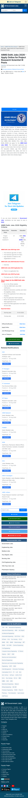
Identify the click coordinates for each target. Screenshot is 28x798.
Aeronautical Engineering (15, 627)
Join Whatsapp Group (14, 339)
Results (4, 771)
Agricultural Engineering (7, 630)
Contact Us (5, 731)
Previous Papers (6, 769)
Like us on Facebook (14, 527)
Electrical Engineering (7, 660)
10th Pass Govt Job (8, 566)
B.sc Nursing (14, 639)
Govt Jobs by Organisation (9, 758)
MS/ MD (14, 687)
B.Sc (9, 639)
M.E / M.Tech (5, 675)
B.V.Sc (20, 639)
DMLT (9, 654)
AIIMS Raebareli (6, 413)
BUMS (3, 645)
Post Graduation (12, 693)
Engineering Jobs (7, 547)
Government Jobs (7, 543)
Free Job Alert (6, 751)
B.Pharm (4, 639)
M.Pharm (12, 675)
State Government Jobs (8, 752)
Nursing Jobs (6, 558)
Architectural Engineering (8, 633)
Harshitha (3, 65)
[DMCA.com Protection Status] (5, 779)
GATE (10, 666)
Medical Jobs (6, 551)
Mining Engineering (6, 687)
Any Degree (21, 630)
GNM (14, 666)
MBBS (3, 681)
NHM (3, 442)
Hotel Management (6, 669)
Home (2, 46)
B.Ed (23, 636)
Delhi (23, 71)
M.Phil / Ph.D (19, 675)
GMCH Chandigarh (7, 475)
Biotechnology (18, 642)
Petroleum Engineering (7, 690)
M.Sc (3, 678)
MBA (20, 678)
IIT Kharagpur (5, 368)
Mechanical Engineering (7, 684)
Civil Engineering (6, 648)
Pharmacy (4, 693)
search (23, 509)
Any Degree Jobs (7, 554)
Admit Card (5, 772)
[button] (26, 2)
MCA (8, 681)
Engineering (5, 666)
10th (3, 627)
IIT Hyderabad (6, 383)
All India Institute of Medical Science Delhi (13, 69)
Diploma (4, 654)
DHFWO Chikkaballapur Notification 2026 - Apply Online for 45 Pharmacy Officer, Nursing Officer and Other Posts (13, 614)
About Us (4, 729)
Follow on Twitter (15, 531)
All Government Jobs (10, 6)
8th (6, 627)
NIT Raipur (5, 398)
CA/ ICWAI (9, 645)
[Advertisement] (14, 29)
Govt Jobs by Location (8, 761)
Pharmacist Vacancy (8, 569)
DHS (3, 461)
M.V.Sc (15, 678)
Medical (17, 684)
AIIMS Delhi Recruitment (11, 46)
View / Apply (6, 363)
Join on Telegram (15, 2)
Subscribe (15, 514)
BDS (8, 642)
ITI (13, 672)
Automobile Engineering (7, 636)
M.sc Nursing (9, 678)
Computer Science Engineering (9, 651)
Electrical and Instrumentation (9, 657)
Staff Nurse (5, 696)
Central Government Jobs (8, 754)
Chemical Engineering (18, 645)
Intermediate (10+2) (6, 672)
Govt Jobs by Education (8, 756)
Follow (14, 109)
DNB (13, 654)
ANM (16, 630)
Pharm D (21, 690)
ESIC (3, 352)
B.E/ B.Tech (17, 636)
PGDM (15, 690)
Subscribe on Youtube (15, 535)
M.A (20, 672)
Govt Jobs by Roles (7, 759)
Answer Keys (5, 774)
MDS (11, 681)
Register (4, 726)
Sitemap (4, 738)
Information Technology (18, 669)
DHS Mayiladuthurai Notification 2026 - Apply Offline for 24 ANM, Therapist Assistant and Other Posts (13, 587)
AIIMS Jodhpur (6, 492)
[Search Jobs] (25, 10)
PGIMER (4, 427)
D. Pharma (20, 651)
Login (3, 727)
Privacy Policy (5, 736)
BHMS (11, 642)
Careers (4, 733)
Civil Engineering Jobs (9, 562)
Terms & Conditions (7, 734)
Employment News (7, 749)
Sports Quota (21, 693)
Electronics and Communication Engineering (12, 663)
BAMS (3, 642)
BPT (24, 642)
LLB (17, 672)
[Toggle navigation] (25, 5)
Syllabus (4, 776)
